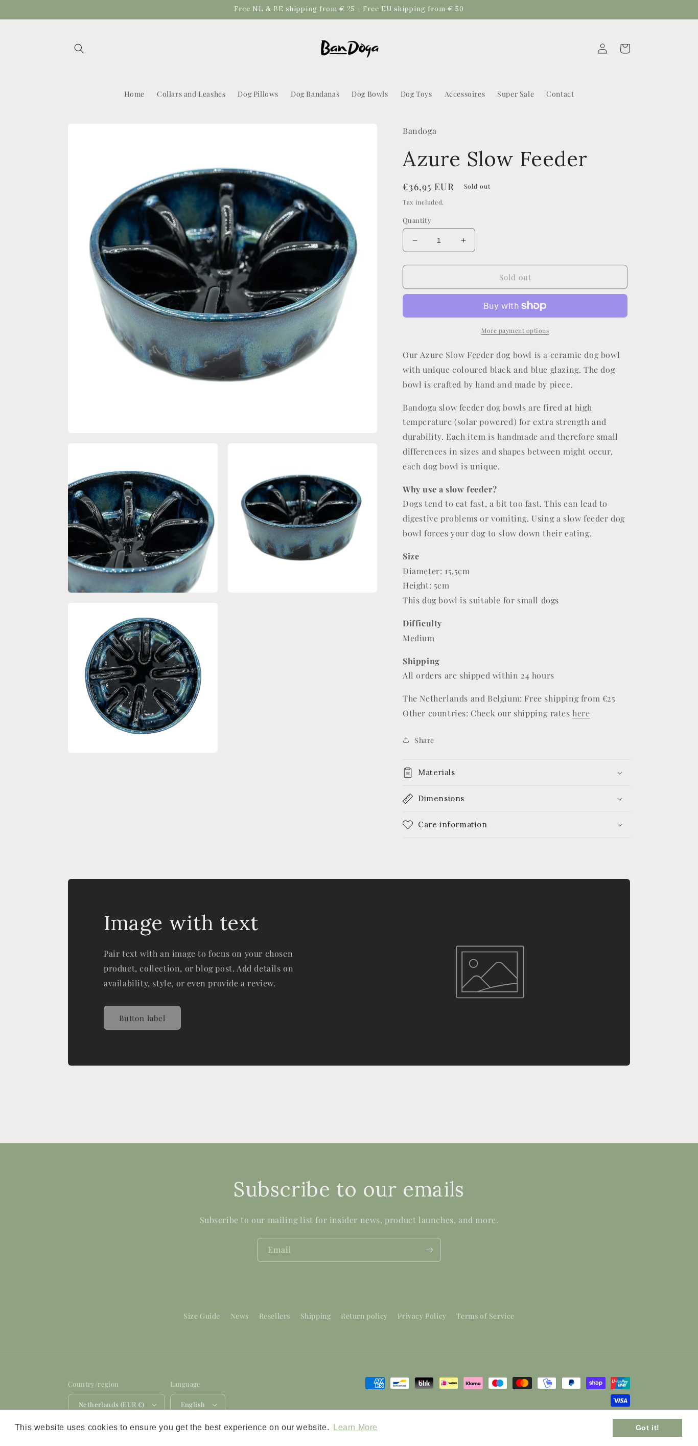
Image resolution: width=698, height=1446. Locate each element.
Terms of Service (485, 1316)
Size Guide (201, 1316)
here (581, 713)
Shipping (315, 1316)
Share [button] (424, 740)
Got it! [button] (648, 1428)
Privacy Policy (422, 1316)
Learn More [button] (355, 1427)
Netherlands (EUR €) (112, 1404)
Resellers (274, 1316)
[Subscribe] (429, 1250)
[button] (79, 48)
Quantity (417, 220)
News (239, 1316)
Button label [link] (142, 1018)
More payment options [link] (515, 330)
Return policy (364, 1316)
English (193, 1404)
